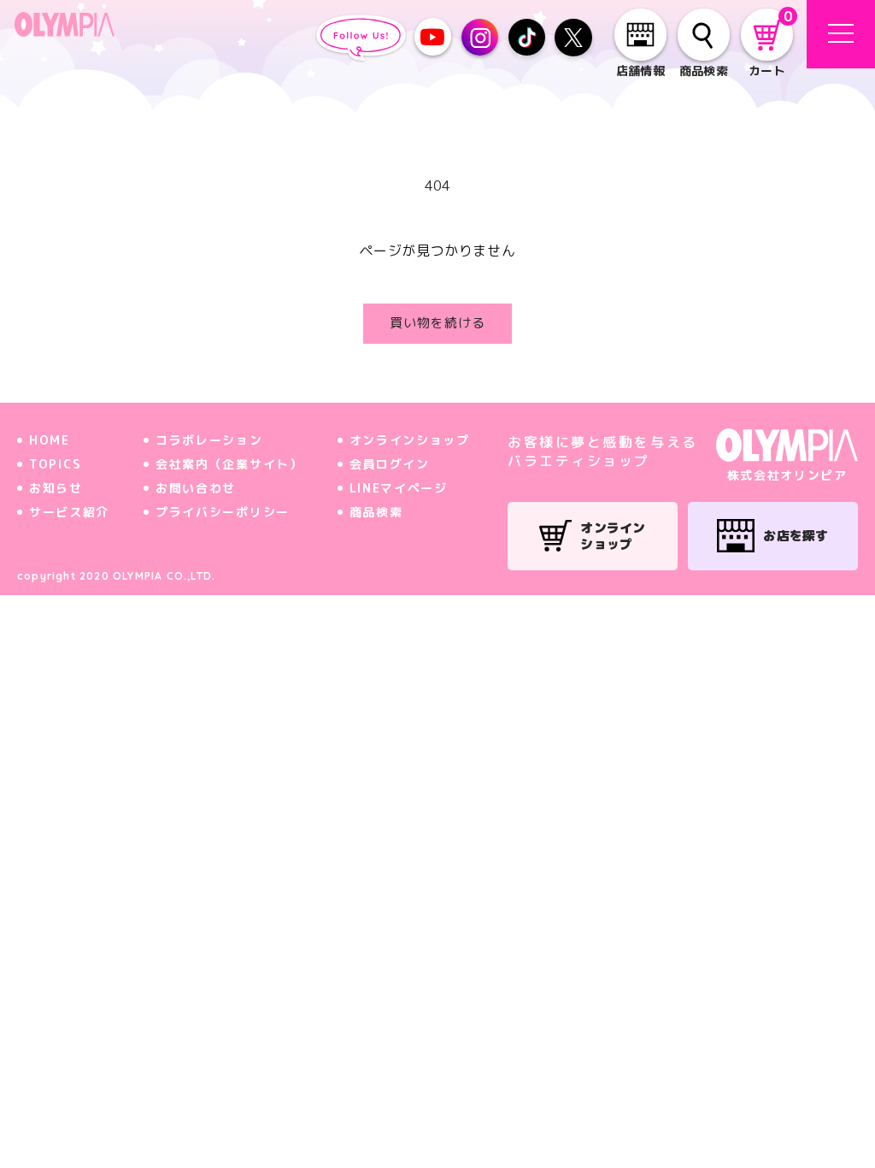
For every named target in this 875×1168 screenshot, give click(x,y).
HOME (49, 440)
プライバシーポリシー (223, 512)
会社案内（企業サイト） (229, 464)
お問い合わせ (196, 488)
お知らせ (56, 488)
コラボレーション (209, 440)
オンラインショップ (409, 440)
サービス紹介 (69, 512)
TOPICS (55, 464)
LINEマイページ (398, 488)
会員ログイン (389, 464)
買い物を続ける (437, 323)
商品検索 (376, 512)
